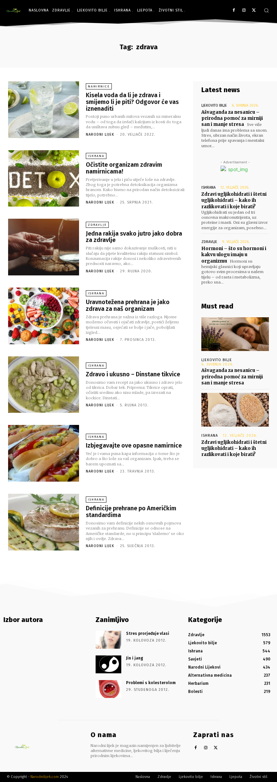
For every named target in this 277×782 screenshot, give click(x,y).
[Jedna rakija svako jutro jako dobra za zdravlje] (43, 247)
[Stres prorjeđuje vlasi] (108, 640)
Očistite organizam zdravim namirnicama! (124, 168)
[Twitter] (254, 11)
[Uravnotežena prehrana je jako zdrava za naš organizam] (43, 316)
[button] (266, 10)
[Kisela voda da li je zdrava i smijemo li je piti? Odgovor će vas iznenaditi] (43, 109)
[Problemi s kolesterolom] (108, 689)
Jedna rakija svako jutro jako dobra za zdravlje (134, 237)
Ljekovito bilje (214, 105)
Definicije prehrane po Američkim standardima (131, 512)
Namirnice (99, 86)
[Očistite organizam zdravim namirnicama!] (43, 178)
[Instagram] (244, 11)
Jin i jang (134, 658)
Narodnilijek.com (44, 777)
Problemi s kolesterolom (151, 682)
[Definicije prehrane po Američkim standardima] (43, 522)
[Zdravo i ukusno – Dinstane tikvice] (43, 384)
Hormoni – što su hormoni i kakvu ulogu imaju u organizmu (233, 255)
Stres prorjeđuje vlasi (147, 633)
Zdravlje (97, 224)
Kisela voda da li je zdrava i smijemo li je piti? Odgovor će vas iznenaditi (132, 101)
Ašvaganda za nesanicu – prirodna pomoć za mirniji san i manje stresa (232, 118)
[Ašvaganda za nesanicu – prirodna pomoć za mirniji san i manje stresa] (235, 334)
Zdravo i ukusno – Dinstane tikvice (133, 374)
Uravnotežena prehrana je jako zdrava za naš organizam (128, 305)
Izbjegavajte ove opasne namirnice (134, 445)
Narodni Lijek (100, 134)
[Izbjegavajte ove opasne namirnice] (43, 453)
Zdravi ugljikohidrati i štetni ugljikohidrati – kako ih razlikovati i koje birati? (234, 200)
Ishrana (96, 156)
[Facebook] (234, 11)
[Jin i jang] (108, 664)
